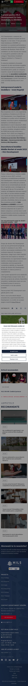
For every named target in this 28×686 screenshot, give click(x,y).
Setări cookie (14, 355)
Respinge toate (14, 359)
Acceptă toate (14, 351)
